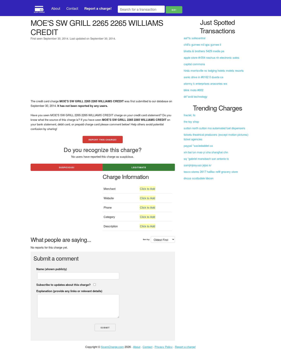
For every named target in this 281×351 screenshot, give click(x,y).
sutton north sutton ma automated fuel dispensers (214, 128)
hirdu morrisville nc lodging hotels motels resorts (214, 70)
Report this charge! (103, 139)
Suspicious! (67, 167)
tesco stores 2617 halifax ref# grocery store (211, 172)
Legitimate (139, 167)
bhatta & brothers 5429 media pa (204, 51)
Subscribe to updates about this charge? (63, 285)
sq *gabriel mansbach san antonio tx (206, 159)
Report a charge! (185, 347)
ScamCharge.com (112, 347)
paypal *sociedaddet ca (198, 146)
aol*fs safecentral (194, 38)
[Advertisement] (103, 72)
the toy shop (191, 121)
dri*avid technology (195, 96)
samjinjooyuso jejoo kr (197, 165)
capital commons (194, 64)
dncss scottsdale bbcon (198, 178)
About (55, 8)
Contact (72, 8)
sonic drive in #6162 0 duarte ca (203, 77)
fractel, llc (190, 115)
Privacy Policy (164, 347)
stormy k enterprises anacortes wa (205, 83)
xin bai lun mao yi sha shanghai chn (206, 152)
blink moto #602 (193, 90)
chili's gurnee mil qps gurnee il (202, 44)
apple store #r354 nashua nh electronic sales (211, 57)
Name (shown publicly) (51, 269)
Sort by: (146, 239)
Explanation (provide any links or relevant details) (69, 291)
